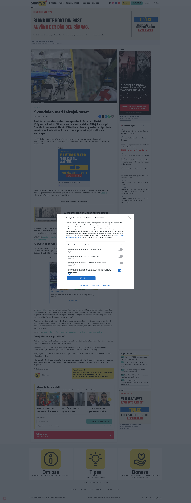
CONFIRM (81, 278)
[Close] (130, 218)
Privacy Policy (106, 285)
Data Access (95, 285)
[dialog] (95, 251)
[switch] (120, 249)
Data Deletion (84, 285)
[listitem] (95, 245)
